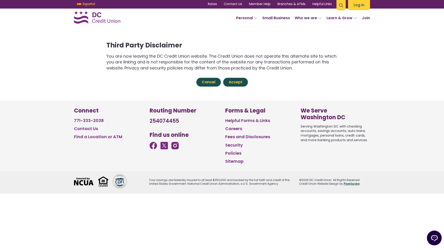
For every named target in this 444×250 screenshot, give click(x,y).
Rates (212, 4)
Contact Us (233, 4)
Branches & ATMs (291, 4)
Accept (235, 82)
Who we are (306, 18)
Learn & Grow (339, 18)
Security (234, 145)
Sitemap (234, 161)
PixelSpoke (352, 184)
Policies (233, 153)
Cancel (208, 82)
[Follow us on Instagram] (175, 148)
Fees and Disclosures (247, 137)
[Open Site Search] (341, 5)
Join (366, 18)
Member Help (260, 4)
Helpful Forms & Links (247, 120)
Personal (244, 18)
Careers (233, 128)
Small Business (276, 18)
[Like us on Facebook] (153, 148)
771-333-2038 (89, 120)
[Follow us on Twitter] (164, 148)
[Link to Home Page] (97, 18)
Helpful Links (322, 4)
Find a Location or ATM (98, 137)
